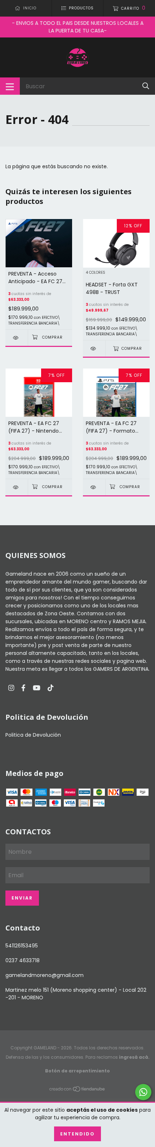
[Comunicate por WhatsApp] (143, 1092)
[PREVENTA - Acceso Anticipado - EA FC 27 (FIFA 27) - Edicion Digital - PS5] (16, 338)
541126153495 (21, 945)
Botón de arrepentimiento (77, 1071)
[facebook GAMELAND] (23, 688)
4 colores (95, 273)
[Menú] (10, 86)
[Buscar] (146, 86)
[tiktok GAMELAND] (50, 688)
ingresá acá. (134, 1057)
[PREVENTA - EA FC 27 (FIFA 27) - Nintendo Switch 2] (16, 487)
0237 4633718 (22, 960)
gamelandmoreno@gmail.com (44, 975)
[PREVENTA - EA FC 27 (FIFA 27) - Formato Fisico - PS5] (94, 487)
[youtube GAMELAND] (36, 688)
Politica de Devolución (33, 734)
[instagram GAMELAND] (11, 688)
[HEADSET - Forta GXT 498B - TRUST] (94, 348)
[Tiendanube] (77, 1090)
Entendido (77, 1134)
